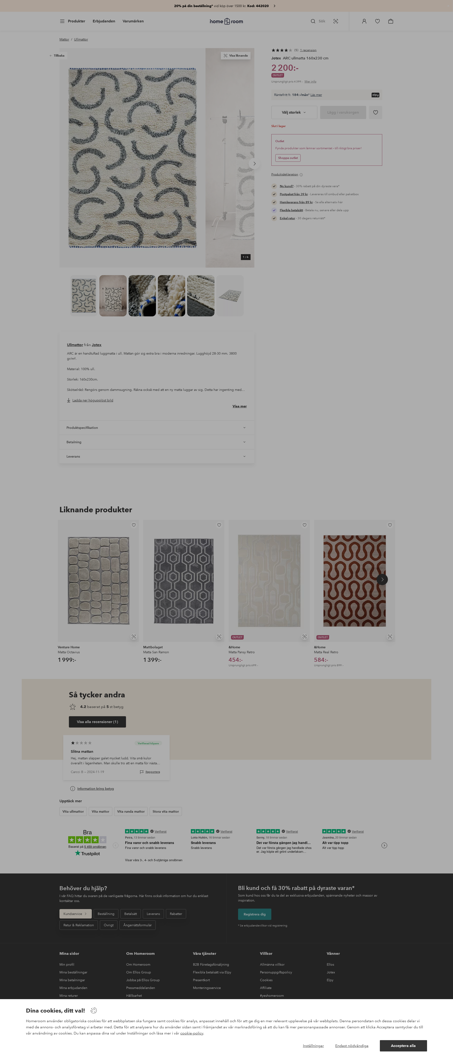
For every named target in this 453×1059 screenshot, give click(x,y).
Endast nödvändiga (352, 1045)
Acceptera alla (403, 1045)
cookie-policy (191, 1033)
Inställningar (313, 1045)
